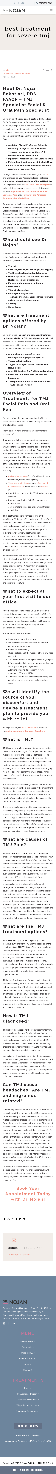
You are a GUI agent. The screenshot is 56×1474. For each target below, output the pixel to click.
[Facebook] (5, 1219)
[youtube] (14, 1323)
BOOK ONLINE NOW (28, 1426)
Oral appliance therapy (18, 476)
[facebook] (9, 1323)
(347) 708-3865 (33, 1435)
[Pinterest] (12, 1219)
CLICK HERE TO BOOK (28, 1470)
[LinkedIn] (20, 1219)
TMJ (47, 174)
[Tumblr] (16, 1219)
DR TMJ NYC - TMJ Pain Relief (16, 73)
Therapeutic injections (18, 483)
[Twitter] (8, 1219)
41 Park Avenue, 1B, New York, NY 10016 (28, 1441)
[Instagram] (14, 3)
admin (8, 70)
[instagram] (4, 1323)
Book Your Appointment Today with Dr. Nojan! (28, 1194)
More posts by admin (20, 1254)
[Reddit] (24, 1219)
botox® (44, 486)
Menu (51, 10)
